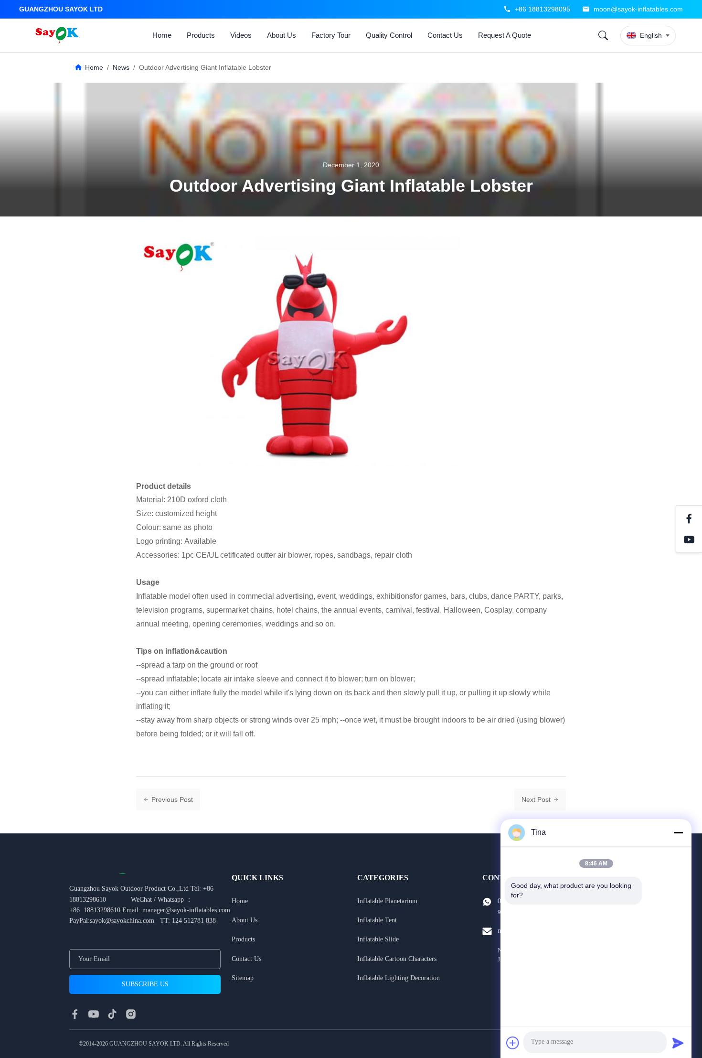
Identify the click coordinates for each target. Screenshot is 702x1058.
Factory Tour (331, 35)
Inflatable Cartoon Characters (396, 958)
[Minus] (678, 832)
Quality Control (389, 35)
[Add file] (513, 1042)
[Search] (603, 35)
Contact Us (445, 35)
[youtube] (93, 1014)
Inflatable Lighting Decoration (398, 978)
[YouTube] (689, 539)
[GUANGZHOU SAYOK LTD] (58, 35)
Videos (241, 35)
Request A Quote (504, 35)
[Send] (678, 1042)
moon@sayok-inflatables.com (638, 9)
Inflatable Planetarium (387, 901)
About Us (281, 35)
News (121, 67)
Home (161, 35)
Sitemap (243, 978)
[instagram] (131, 1014)
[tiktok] (112, 1014)
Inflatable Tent (377, 920)
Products (201, 35)
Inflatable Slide (378, 939)
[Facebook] (689, 518)
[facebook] (75, 1014)
